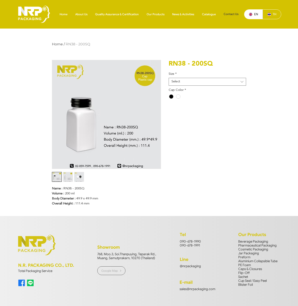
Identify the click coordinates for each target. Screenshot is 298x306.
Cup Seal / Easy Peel (252, 281)
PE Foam (244, 265)
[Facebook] (21, 283)
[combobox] (207, 82)
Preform (244, 257)
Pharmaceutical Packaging (257, 245)
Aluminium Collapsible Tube (257, 261)
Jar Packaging (248, 253)
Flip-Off (244, 273)
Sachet (243, 277)
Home (57, 44)
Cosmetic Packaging (253, 249)
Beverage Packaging (253, 241)
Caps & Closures (250, 269)
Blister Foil (245, 285)
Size (173, 74)
